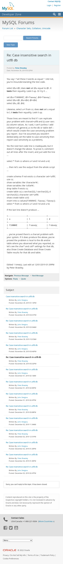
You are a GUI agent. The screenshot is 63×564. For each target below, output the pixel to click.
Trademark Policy (47, 555)
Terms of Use (33, 555)
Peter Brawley (23, 312)
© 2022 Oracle (24, 550)
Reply (15, 279)
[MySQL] (8, 6)
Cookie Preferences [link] (11, 559)
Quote (23, 279)
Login (49, 5)
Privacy (6, 555)
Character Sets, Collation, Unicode (33, 28)
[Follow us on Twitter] (10, 529)
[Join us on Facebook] (5, 529)
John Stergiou (23, 300)
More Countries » (46, 521)
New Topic (11, 45)
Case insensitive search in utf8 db (20, 296)
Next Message (38, 276)
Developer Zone (11, 14)
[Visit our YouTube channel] (16, 529)
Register (57, 5)
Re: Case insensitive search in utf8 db (22, 308)
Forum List (7, 28)
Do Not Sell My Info (18, 555)
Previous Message (21, 276)
